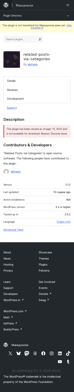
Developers (10, 294)
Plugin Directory (12, 15)
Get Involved (47, 282)
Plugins (43, 264)
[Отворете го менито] (68, 5)
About (7, 252)
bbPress (10, 323)
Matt (8, 317)
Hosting (8, 264)
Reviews (12, 90)
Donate (45, 294)
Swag (44, 300)
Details (11, 81)
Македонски (20, 345)
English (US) (64, 221)
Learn (6, 282)
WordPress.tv (13, 300)
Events (43, 288)
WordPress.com (15, 311)
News (7, 258)
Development (15, 98)
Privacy (8, 270)
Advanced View (13, 229)
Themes (44, 258)
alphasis (33, 64)
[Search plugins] (39, 39)
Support (12, 107)
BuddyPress (12, 329)
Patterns (44, 270)
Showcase (45, 252)
